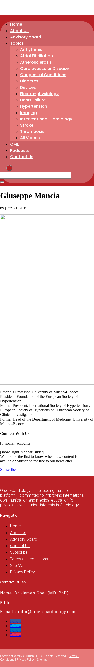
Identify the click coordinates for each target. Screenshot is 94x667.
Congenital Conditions (43, 75)
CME (14, 144)
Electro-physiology (39, 94)
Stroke (26, 125)
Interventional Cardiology (46, 119)
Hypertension (33, 106)
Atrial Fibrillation (36, 56)
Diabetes (29, 81)
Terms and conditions (29, 559)
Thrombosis (32, 131)
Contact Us (21, 157)
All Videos (30, 138)
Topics (17, 43)
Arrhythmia (31, 49)
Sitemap (42, 659)
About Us (19, 31)
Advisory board (25, 37)
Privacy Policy (22, 572)
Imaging (28, 113)
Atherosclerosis (36, 62)
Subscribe (8, 469)
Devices (28, 87)
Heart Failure (33, 100)
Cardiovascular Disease (44, 68)
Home (16, 24)
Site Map (18, 565)
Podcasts (19, 150)
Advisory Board (23, 539)
